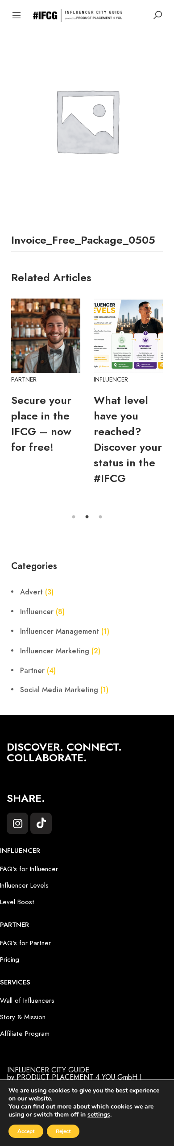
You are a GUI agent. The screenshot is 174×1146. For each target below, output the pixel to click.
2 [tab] (87, 517)
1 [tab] (73, 517)
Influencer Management (59, 631)
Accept (25, 1131)
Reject (63, 1131)
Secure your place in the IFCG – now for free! (41, 423)
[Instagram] (17, 823)
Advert (31, 592)
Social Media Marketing (59, 690)
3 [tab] (100, 517)
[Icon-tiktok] (41, 823)
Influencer (111, 379)
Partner (24, 379)
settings (98, 1115)
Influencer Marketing (54, 651)
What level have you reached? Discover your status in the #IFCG (128, 439)
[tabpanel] (45, 381)
